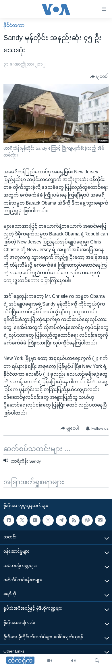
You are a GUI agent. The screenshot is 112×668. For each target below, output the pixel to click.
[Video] (49, 661)
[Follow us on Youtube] (35, 520)
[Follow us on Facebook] (8, 520)
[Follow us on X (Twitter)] (21, 520)
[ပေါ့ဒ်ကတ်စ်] (87, 520)
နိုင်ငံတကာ (13, 25)
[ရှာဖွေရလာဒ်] (97, 661)
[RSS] (74, 520)
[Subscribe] (100, 520)
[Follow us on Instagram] (48, 520)
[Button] (99, 77)
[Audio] (73, 661)
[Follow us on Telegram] (61, 520)
